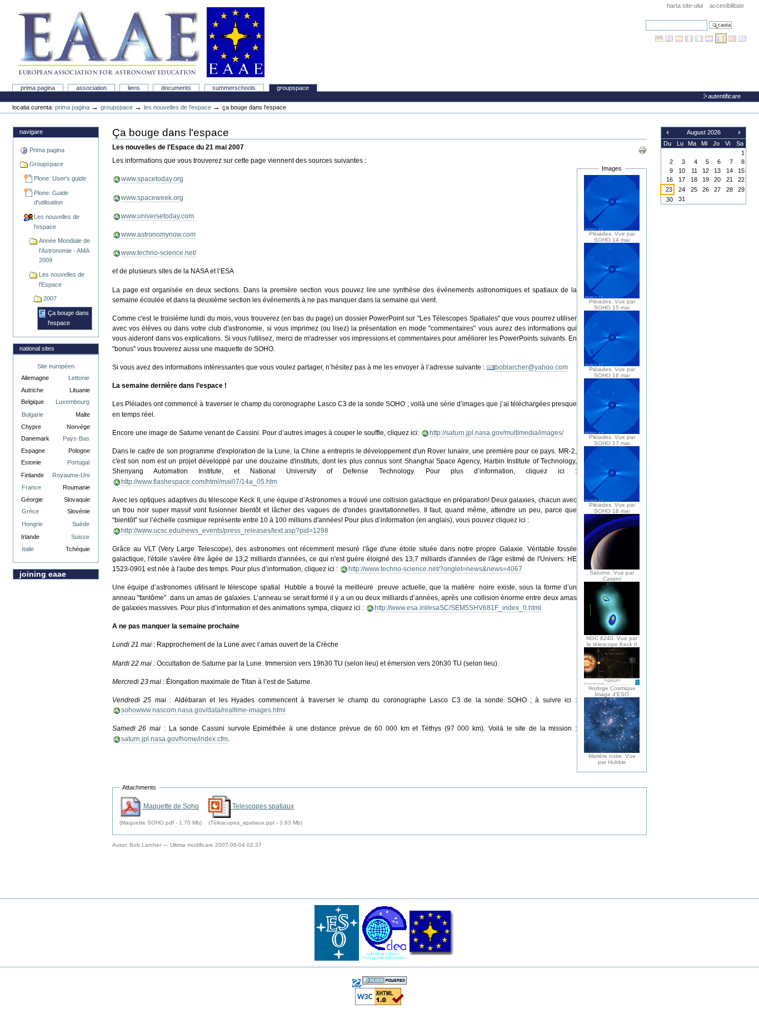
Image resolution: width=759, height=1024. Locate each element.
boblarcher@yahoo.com (531, 367)
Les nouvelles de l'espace (177, 107)
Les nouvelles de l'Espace (61, 279)
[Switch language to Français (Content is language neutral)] (690, 38)
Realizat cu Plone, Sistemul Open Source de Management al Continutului (384, 980)
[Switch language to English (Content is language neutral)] (670, 38)
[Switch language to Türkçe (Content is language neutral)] (733, 38)
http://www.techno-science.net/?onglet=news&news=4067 (435, 569)
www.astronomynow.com (158, 234)
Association (91, 87)
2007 (50, 298)
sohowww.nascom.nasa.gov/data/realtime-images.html (203, 710)
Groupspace (293, 87)
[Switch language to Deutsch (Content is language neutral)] (660, 38)
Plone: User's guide (60, 178)
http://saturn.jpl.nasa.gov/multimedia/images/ (496, 433)
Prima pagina (38, 87)
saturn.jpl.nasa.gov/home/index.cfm (174, 739)
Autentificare (724, 96)
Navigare (31, 131)
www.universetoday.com (157, 216)
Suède (80, 524)
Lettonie (78, 377)
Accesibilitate (727, 5)
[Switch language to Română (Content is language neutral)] (721, 38)
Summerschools (234, 87)
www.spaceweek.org (152, 198)
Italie (28, 549)
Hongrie (32, 524)
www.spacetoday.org (152, 179)
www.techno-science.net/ (158, 253)
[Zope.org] (357, 982)
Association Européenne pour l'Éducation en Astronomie (139, 42)
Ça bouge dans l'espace (68, 317)
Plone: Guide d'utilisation (51, 197)
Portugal (78, 462)
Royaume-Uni (70, 475)
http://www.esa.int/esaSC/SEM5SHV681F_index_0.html (457, 608)
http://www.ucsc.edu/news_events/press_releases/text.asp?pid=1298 (224, 531)
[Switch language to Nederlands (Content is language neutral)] (710, 38)
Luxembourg (72, 401)
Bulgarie (32, 414)
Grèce (30, 511)
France (31, 487)
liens (134, 87)
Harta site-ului (685, 5)
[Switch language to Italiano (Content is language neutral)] (700, 38)
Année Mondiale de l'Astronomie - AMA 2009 (64, 250)
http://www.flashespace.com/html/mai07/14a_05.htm (199, 482)
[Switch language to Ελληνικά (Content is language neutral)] (742, 38)
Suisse (80, 536)
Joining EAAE (42, 574)
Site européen (55, 366)
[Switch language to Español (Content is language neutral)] (680, 38)
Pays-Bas (76, 438)
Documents (176, 87)
